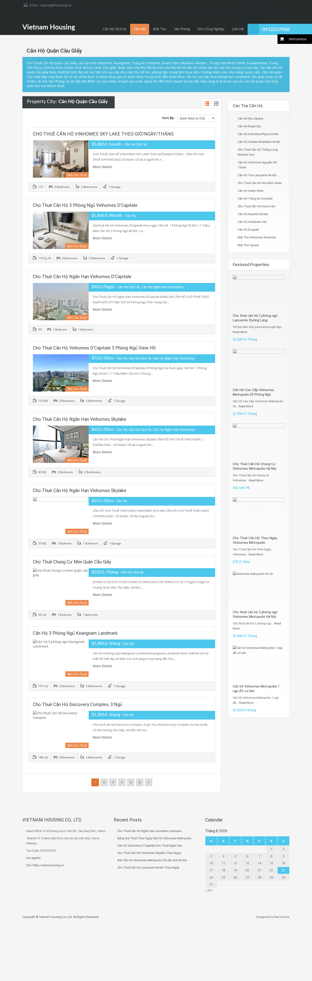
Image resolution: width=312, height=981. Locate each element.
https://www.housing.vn (48, 865)
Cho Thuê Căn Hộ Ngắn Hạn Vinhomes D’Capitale (82, 276)
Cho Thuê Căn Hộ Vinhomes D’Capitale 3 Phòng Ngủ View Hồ (94, 348)
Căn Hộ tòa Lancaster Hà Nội (257, 175)
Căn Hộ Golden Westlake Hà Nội (259, 142)
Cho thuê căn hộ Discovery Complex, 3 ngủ (77, 704)
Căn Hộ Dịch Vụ (114, 29)
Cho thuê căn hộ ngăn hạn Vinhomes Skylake (79, 490)
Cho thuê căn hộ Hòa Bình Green (260, 183)
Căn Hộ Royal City (249, 126)
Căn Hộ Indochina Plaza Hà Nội (258, 134)
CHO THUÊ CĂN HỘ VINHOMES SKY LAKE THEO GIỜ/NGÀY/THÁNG (103, 134)
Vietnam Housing (48, 27)
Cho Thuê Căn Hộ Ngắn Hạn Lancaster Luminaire (149, 831)
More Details (103, 167)
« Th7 (208, 890)
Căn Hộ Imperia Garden (253, 214)
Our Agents (33, 858)
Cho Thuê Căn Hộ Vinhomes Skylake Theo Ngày (149, 853)
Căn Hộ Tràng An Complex (255, 198)
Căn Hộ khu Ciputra (250, 118)
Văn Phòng (182, 29)
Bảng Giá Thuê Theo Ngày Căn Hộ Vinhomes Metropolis (154, 838)
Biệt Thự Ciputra (248, 245)
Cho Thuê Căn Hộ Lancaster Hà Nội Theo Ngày (148, 867)
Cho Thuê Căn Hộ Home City (256, 206)
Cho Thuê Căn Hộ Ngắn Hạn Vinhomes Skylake (79, 419)
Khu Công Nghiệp (211, 29)
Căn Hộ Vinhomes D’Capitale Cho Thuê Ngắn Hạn (149, 845)
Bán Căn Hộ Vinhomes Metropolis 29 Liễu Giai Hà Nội (152, 860)
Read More (240, 332)
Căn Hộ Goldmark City (252, 222)
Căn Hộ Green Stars (251, 190)
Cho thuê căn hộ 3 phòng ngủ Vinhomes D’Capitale (85, 205)
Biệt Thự (159, 29)
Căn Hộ (139, 29)
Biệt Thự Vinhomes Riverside (257, 237)
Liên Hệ (238, 29)
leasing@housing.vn (56, 5)
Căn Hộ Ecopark (248, 229)
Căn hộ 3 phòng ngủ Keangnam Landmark (75, 633)
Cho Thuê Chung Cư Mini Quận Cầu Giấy (72, 562)
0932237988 (276, 29)
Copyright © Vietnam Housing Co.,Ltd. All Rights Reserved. (60, 917)
